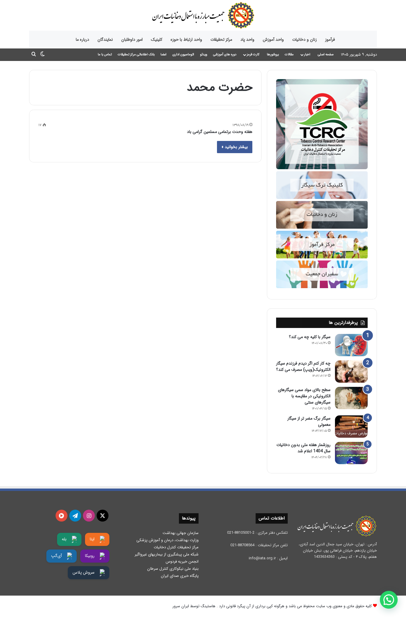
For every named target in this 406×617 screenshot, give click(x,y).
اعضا (163, 54)
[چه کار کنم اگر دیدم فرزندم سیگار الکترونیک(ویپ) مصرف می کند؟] (351, 371)
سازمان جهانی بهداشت (181, 533)
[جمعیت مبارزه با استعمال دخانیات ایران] (203, 15)
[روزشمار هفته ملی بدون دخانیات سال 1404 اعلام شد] (351, 453)
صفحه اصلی (325, 54)
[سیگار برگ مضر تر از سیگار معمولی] (351, 426)
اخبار (307, 54)
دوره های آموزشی (224, 54)
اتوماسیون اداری (183, 54)
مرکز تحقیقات (221, 39)
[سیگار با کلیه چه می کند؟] (351, 345)
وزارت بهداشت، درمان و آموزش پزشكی (167, 540)
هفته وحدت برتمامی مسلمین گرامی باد (219, 131)
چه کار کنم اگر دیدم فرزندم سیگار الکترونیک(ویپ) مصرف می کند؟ (303, 366)
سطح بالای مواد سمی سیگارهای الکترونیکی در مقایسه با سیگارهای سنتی (304, 396)
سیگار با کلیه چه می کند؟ (310, 337)
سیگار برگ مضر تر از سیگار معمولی (309, 421)
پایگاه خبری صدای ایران (180, 576)
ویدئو (203, 54)
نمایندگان (105, 39)
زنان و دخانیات (304, 39)
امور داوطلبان (132, 39)
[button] (389, 600)
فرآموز (330, 39)
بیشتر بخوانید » (234, 147)
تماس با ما (105, 54)
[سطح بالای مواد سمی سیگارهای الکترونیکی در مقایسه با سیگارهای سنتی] (351, 398)
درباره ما (82, 39)
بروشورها (273, 54)
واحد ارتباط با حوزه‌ (186, 39)
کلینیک (156, 39)
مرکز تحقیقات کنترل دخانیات (176, 547)
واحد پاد (247, 39)
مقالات (289, 54)
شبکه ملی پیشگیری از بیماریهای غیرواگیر (167, 554)
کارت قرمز (253, 54)
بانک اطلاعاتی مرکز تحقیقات (136, 54)
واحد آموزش (273, 39)
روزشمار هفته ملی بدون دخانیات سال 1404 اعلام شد (303, 448)
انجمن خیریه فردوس (182, 561)
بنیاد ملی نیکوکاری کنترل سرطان (173, 569)
